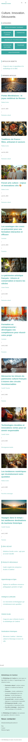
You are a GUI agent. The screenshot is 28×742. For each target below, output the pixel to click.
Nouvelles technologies (14, 40)
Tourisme (20, 45)
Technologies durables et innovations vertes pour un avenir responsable (13, 428)
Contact (3, 728)
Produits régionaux (10, 562)
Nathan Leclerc (5, 102)
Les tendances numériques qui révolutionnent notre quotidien (13, 474)
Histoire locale (6, 614)
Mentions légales (5, 730)
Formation (21, 32)
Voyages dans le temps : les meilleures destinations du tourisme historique (13, 520)
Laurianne (3, 238)
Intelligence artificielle (8, 597)
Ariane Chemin (5, 287)
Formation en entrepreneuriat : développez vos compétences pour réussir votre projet (13, 329)
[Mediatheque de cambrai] (6, 3)
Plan (2, 726)
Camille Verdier (5, 434)
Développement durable (14, 27)
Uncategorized (14, 52)
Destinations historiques (9, 631)
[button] (22, 3)
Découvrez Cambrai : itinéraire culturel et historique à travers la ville (13, 639)
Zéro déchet (7, 546)
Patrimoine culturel (6, 115)
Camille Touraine (5, 388)
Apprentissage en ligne (8, 579)
